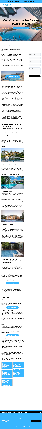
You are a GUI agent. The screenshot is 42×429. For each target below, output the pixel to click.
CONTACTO (21, 418)
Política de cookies (19, 426)
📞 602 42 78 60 (12, 77)
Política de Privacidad (26, 426)
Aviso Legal (13, 426)
